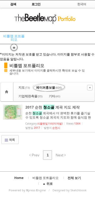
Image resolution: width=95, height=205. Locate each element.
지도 (24, 87)
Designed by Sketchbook (70, 190)
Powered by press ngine (27, 190)
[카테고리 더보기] (90, 87)
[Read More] (47, 117)
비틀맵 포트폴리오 (14, 38)
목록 (11, 139)
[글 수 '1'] (7, 91)
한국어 (81, 4)
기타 (54, 96)
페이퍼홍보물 (49, 87)
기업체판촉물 (30, 96)
